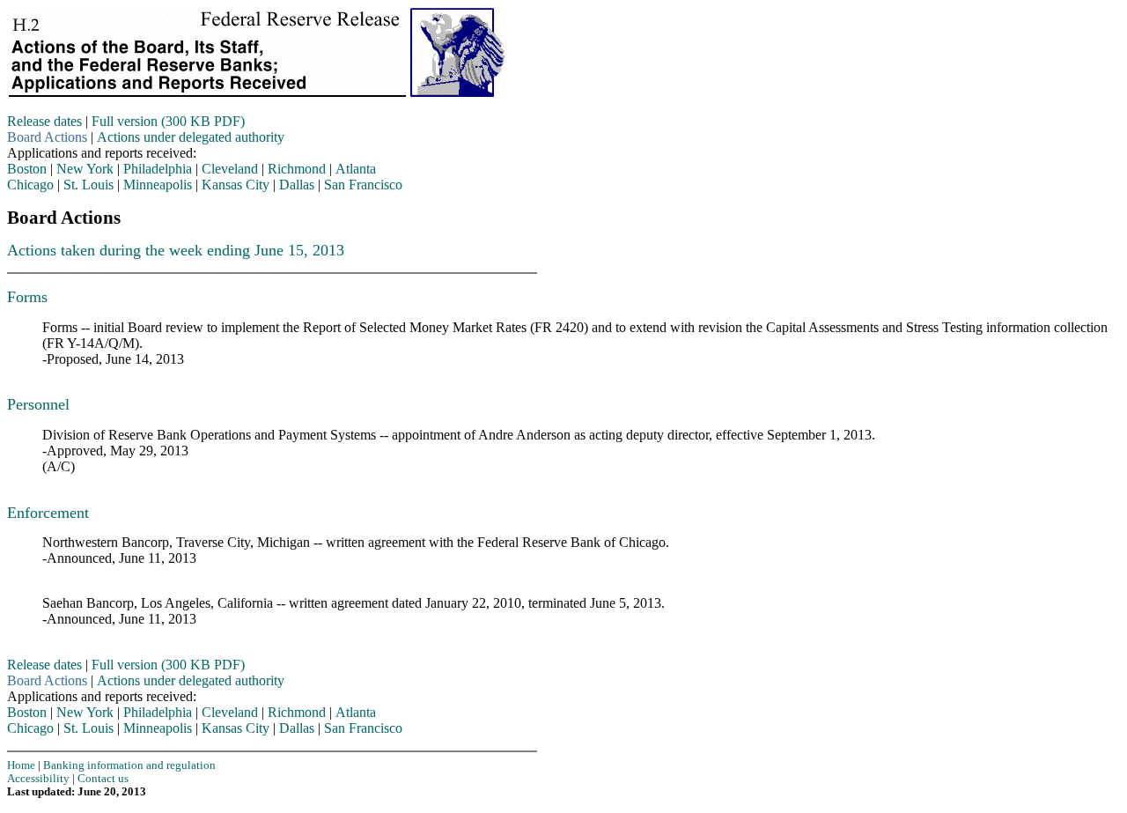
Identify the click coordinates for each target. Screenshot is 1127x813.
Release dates (44, 121)
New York (85, 168)
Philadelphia (157, 168)
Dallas (296, 184)
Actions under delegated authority (190, 136)
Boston (27, 168)
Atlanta (355, 168)
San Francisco (363, 184)
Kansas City (235, 184)
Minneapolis (157, 184)
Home (21, 765)
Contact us (103, 778)
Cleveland (230, 168)
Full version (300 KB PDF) (168, 121)
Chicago (30, 184)
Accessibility (38, 778)
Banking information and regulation (129, 765)
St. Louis (88, 184)
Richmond (297, 168)
